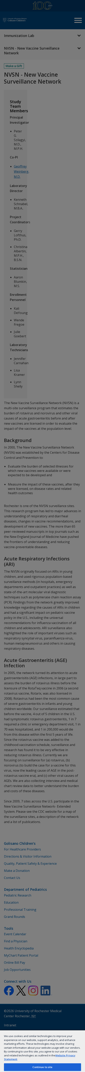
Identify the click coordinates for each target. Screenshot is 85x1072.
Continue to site (42, 1067)
